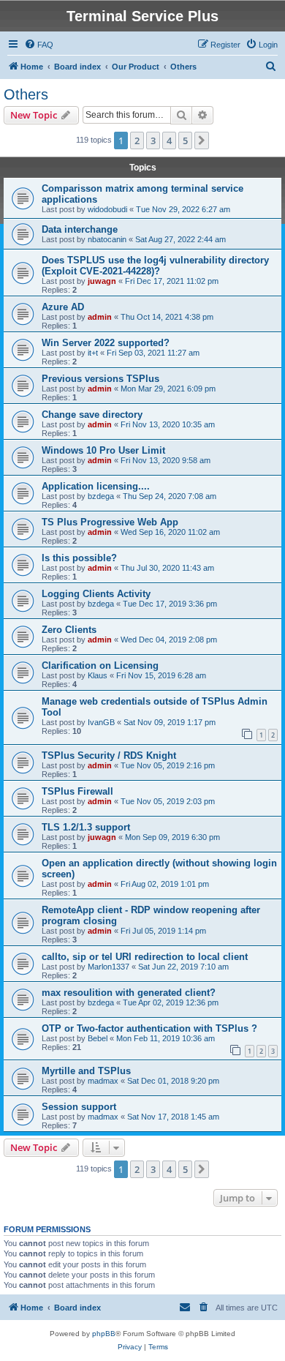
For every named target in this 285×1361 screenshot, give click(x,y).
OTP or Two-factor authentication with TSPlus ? (149, 1028)
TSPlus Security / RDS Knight (109, 755)
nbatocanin (107, 239)
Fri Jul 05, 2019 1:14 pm (163, 930)
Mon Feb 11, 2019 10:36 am (165, 1038)
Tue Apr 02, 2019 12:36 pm (170, 1002)
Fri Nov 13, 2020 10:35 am (168, 424)
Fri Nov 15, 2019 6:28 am (161, 675)
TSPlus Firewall (77, 791)
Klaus (97, 675)
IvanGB (101, 722)
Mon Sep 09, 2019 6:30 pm (172, 837)
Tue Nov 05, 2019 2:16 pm (168, 765)
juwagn (102, 281)
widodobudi (107, 209)
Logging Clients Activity (96, 593)
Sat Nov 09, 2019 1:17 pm (169, 722)
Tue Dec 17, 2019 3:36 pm (170, 603)
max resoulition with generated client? (129, 992)
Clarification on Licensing (100, 665)
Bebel (97, 1038)
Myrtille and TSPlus (86, 1070)
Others (26, 94)
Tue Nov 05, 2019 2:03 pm (168, 801)
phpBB (103, 1334)
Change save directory (92, 414)
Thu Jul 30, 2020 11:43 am (167, 567)
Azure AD (63, 306)
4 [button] (169, 140)
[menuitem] (38, 44)
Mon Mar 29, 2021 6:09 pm (168, 388)
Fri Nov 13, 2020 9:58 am (165, 460)
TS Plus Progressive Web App (110, 522)
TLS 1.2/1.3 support (86, 827)
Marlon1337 (108, 966)
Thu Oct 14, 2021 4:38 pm (167, 316)
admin (100, 316)
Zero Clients (69, 629)
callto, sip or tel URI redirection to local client (145, 956)
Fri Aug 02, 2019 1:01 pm (165, 884)
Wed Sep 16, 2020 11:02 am (170, 532)
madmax (103, 1080)
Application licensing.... (96, 486)
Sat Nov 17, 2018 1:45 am (173, 1116)
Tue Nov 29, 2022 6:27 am (183, 209)
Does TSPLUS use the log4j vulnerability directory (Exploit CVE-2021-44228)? (155, 266)
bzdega (101, 496)
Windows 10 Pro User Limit (103, 450)
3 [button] (153, 140)
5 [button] (185, 140)
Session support (79, 1106)
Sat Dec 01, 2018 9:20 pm (173, 1080)
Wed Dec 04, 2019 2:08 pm (169, 639)
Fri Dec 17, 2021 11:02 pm (171, 281)
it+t (93, 352)
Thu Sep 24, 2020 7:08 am (169, 496)
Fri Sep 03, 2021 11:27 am (153, 352)
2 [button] (137, 140)
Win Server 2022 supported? (106, 342)
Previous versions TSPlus (100, 378)
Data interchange (80, 229)
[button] (201, 140)
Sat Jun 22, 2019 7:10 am (183, 966)
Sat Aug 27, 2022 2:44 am (180, 239)
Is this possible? (79, 557)
